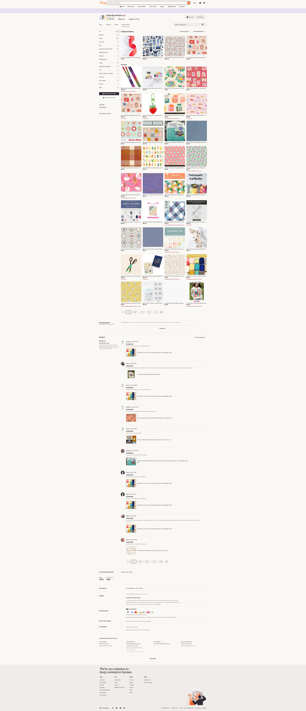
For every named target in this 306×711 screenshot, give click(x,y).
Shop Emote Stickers (186, 643)
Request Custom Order (110, 93)
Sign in (195, 3)
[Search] (189, 3)
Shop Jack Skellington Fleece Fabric (135, 651)
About (116, 24)
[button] (190, 17)
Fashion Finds (152, 6)
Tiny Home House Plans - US (188, 645)
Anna (127, 472)
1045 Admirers (102, 107)
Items (100, 24)
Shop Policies (125, 24)
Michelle (128, 450)
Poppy (127, 539)
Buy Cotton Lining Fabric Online (134, 647)
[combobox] (147, 3)
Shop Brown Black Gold (132, 645)
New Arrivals (131, 6)
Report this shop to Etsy (105, 113)
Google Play (117, 700)
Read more (162, 328)
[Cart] (204, 3)
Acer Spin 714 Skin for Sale (105, 645)
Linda (127, 428)
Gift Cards (182, 6)
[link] (123, 312)
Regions (204, 708)
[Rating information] (107, 19)
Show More (153, 658)
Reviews (108, 24)
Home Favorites (142, 6)
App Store (105, 700)
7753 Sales (101, 104)
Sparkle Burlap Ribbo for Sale (133, 643)
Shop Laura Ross (130, 649)
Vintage (162, 6)
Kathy (127, 385)
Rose (127, 515)
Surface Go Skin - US (104, 643)
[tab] (109, 31)
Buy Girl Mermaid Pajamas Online (162, 643)
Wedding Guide (172, 6)
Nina (127, 363)
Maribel (128, 341)
